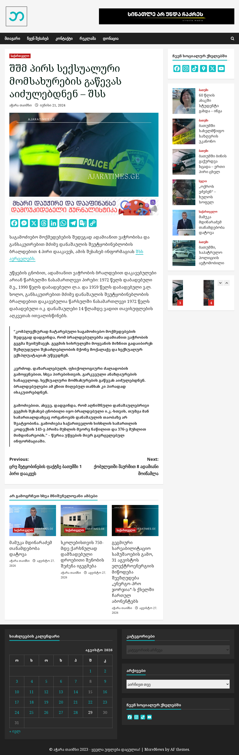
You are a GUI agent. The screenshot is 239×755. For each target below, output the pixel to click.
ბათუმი (203, 90)
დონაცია (111, 38)
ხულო (203, 181)
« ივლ (14, 731)
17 (17, 702)
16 (105, 691)
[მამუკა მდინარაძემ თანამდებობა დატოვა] (32, 520)
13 (61, 691)
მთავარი (12, 38)
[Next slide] (227, 283)
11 (31, 691)
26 (46, 712)
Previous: (45, 466)
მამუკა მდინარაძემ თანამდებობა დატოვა (30, 548)
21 (76, 702)
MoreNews (154, 749)
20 (61, 702)
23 (105, 702)
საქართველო (20, 56)
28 (76, 712)
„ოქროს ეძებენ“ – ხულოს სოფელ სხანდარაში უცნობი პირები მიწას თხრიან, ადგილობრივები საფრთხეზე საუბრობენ (183, 192)
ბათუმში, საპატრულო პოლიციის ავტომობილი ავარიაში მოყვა (183, 253)
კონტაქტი (64, 38)
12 (46, 691)
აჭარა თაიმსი (20, 105)
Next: (126, 466)
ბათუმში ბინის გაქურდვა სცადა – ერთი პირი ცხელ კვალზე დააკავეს (183, 162)
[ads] (83, 206)
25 (31, 712)
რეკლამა (88, 38)
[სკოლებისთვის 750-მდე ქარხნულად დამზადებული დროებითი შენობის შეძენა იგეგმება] (84, 520)
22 (90, 702)
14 (76, 691)
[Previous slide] (220, 283)
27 (61, 712)
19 (46, 702)
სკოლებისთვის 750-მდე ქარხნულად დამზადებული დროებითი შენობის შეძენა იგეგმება (82, 554)
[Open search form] (232, 38)
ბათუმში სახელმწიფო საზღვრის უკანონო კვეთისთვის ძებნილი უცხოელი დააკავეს (183, 131)
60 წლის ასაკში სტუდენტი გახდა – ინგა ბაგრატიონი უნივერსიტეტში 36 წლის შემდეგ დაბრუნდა (183, 101)
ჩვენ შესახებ (38, 38)
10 (17, 691)
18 (31, 702)
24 (17, 712)
